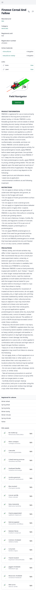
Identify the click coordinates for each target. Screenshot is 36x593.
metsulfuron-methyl (9, 55)
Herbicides (4, 28)
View (31, 65)
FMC (2, 21)
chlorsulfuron (7, 51)
